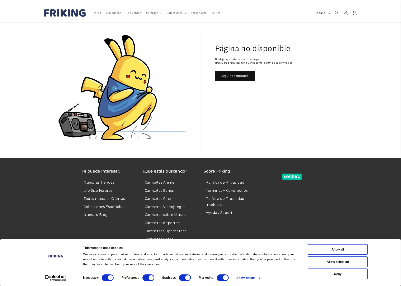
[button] (154, 12)
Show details (245, 278)
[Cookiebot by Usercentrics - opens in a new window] (55, 278)
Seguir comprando (235, 76)
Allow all (337, 249)
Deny (337, 274)
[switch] (148, 277)
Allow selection (338, 261)
